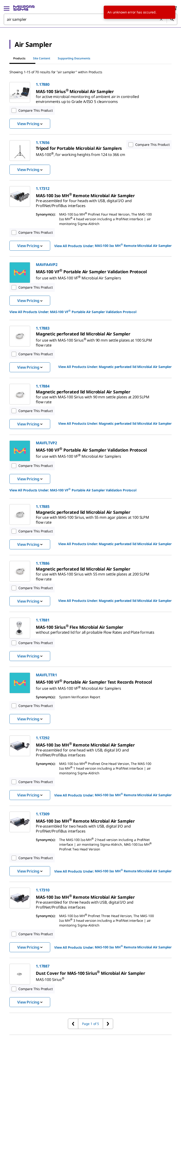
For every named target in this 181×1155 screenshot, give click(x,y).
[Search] (172, 19)
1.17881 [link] (42, 620)
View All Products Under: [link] (113, 245)
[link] (87, 97)
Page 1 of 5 (90, 1023)
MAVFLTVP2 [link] (46, 442)
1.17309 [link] (42, 813)
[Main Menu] (6, 8)
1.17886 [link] (42, 563)
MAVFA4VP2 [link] (47, 264)
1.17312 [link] (42, 188)
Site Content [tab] (41, 58)
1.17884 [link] (42, 386)
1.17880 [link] (42, 84)
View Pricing (28, 123)
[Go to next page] (108, 1024)
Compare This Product (35, 110)
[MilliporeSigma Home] (24, 8)
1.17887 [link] (42, 966)
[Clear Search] (161, 19)
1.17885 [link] (42, 506)
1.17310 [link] (42, 890)
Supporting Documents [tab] (74, 58)
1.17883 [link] (42, 328)
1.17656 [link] (42, 142)
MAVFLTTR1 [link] (46, 674)
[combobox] (90, 19)
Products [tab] (19, 58)
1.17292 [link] (42, 737)
